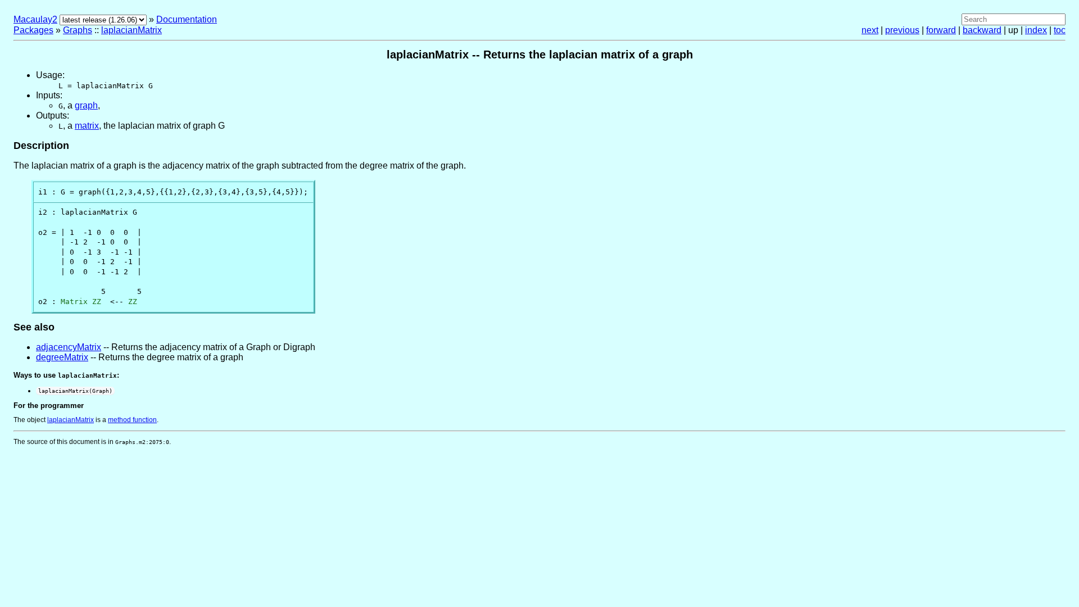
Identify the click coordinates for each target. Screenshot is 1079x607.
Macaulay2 (35, 19)
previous (902, 30)
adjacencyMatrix (68, 347)
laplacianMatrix (131, 30)
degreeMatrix (62, 357)
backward (982, 30)
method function (132, 420)
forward (941, 30)
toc (1060, 30)
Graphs (77, 30)
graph (86, 105)
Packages (33, 30)
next (870, 30)
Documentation (186, 19)
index (1036, 30)
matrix (87, 125)
